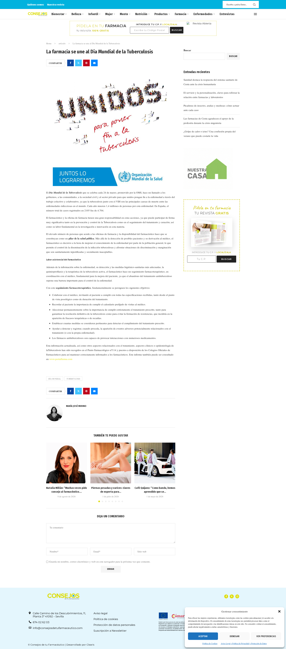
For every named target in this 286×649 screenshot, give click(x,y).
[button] (279, 611)
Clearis (90, 644)
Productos (161, 14)
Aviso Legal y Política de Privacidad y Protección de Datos (244, 643)
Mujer (109, 14)
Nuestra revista (55, 4)
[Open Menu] (255, 14)
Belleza (76, 14)
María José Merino (76, 406)
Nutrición (141, 14)
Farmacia (180, 14)
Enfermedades (203, 14)
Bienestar (57, 14)
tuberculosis (73, 379)
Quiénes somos (35, 4)
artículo (62, 43)
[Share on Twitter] (78, 63)
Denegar (234, 636)
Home (48, 43)
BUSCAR (177, 30)
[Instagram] (237, 596)
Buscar (187, 50)
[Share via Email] (94, 63)
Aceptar (203, 636)
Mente (124, 14)
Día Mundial (54, 379)
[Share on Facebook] (70, 63)
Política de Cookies (209, 643)
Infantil (93, 14)
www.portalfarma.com (60, 359)
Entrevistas (227, 14)
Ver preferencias (266, 636)
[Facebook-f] (226, 596)
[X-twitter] (232, 596)
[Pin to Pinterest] (86, 63)
